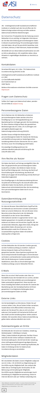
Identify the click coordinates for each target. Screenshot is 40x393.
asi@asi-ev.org (18, 104)
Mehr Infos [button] (20, 386)
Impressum (5, 90)
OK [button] (4, 390)
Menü (34, 5)
